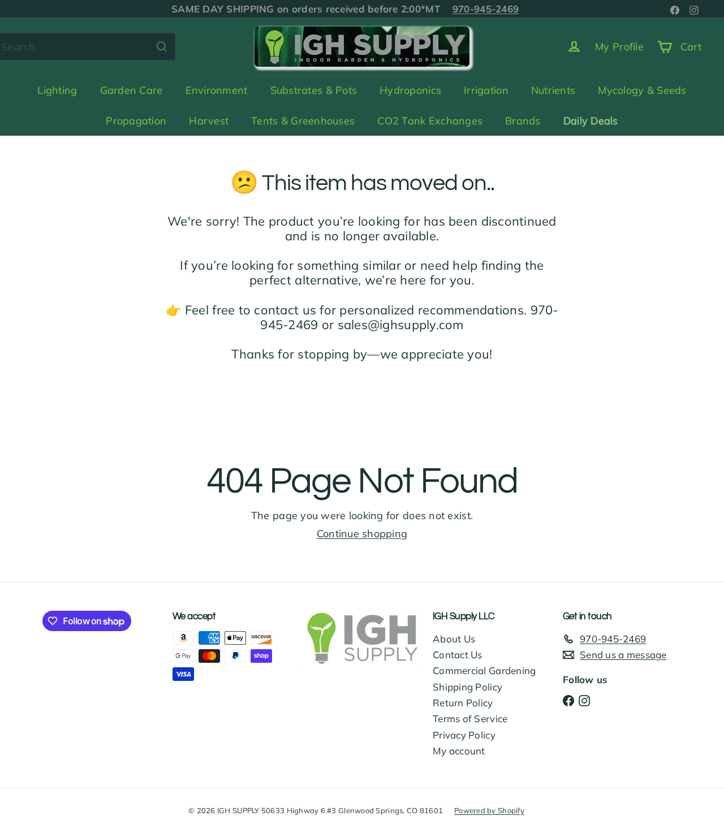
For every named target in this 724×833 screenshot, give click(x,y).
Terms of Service (470, 718)
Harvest (209, 120)
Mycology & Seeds (642, 90)
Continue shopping (362, 533)
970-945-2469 (486, 9)
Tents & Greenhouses (303, 120)
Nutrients (553, 90)
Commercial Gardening (484, 670)
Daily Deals (590, 120)
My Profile (619, 46)
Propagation (136, 120)
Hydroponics (410, 90)
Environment (217, 90)
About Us (454, 639)
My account (459, 751)
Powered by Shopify (489, 810)
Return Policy (463, 703)
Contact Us (457, 655)
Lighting (57, 90)
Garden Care (131, 90)
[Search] (161, 46)
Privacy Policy (464, 735)
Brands (523, 120)
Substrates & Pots (313, 90)
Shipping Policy (467, 687)
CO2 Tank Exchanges (429, 120)
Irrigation (486, 90)
